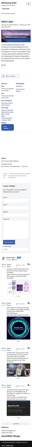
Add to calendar (10, 76)
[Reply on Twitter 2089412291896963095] (7, 378)
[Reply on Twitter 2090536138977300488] (7, 341)
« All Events (5, 9)
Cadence (3, 110)
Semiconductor (5, 105)
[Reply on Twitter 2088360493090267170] (7, 418)
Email (5, 204)
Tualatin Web (9, 445)
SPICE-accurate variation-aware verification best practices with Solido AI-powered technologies (19, 175)
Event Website (6, 127)
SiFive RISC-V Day (5, 175)
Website (5, 212)
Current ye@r (7, 246)
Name (5, 197)
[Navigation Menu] (28, 3)
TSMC (9, 120)
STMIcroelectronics (6, 118)
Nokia (3, 116)
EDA (10, 103)
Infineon (7, 114)
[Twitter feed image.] (18, 287)
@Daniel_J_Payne (20, 266)
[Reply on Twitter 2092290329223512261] (7, 296)
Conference (4, 103)
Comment (6, 219)
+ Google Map (24, 166)
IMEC (2, 114)
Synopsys (4, 120)
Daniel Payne (9, 265)
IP (12, 103)
